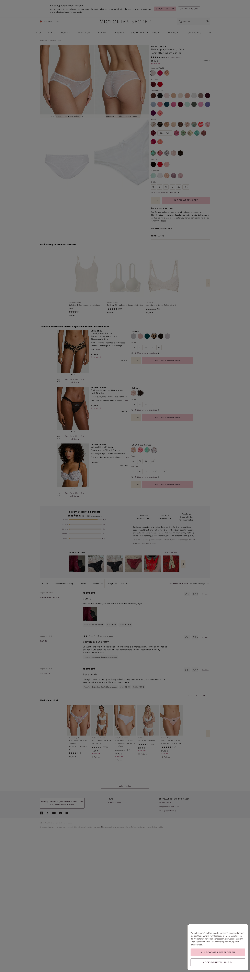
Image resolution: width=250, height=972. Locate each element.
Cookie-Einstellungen (218, 962)
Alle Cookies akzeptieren (218, 952)
